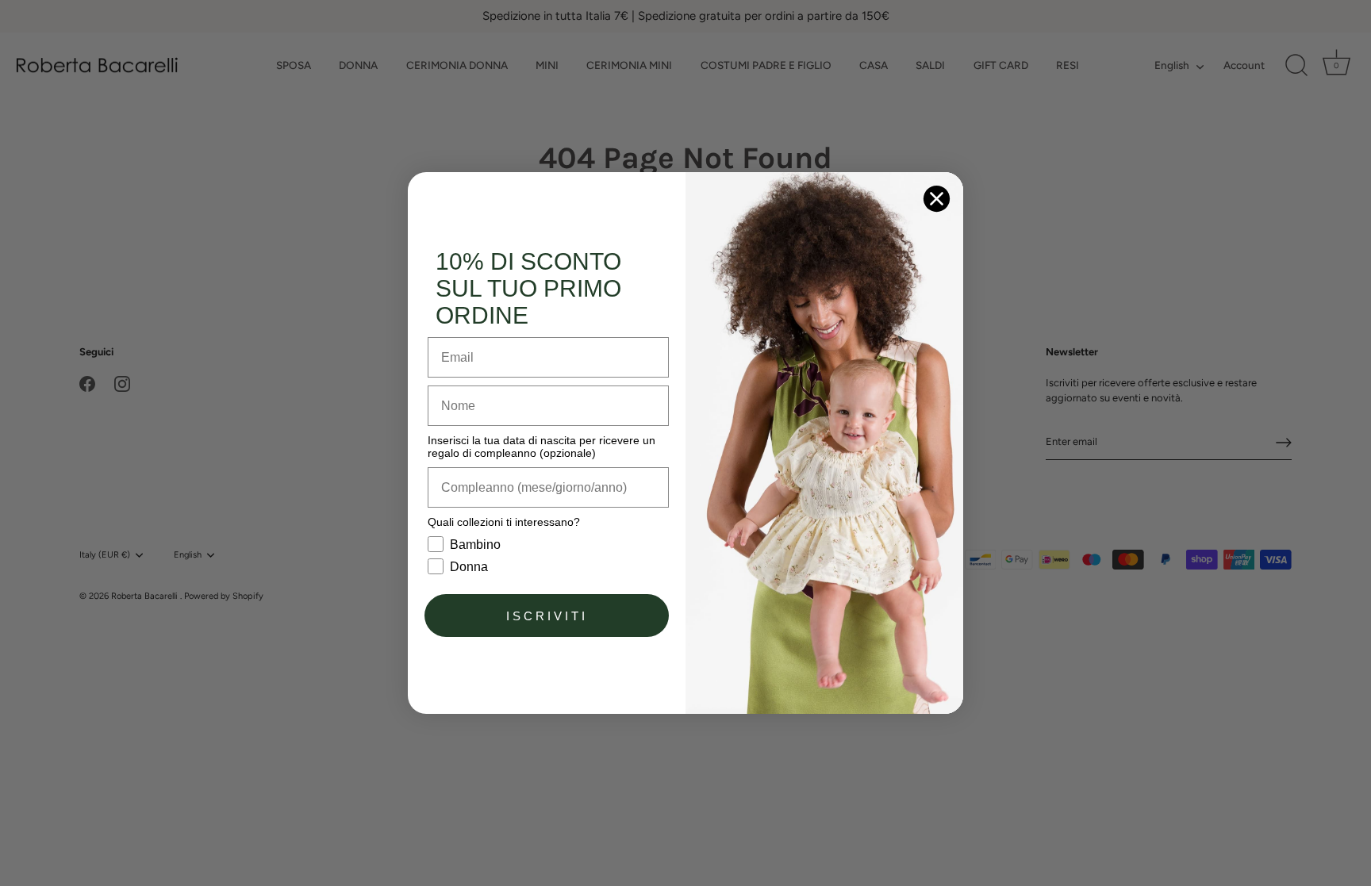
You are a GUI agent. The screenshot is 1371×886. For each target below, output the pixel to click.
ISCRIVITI (547, 616)
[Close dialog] (936, 199)
